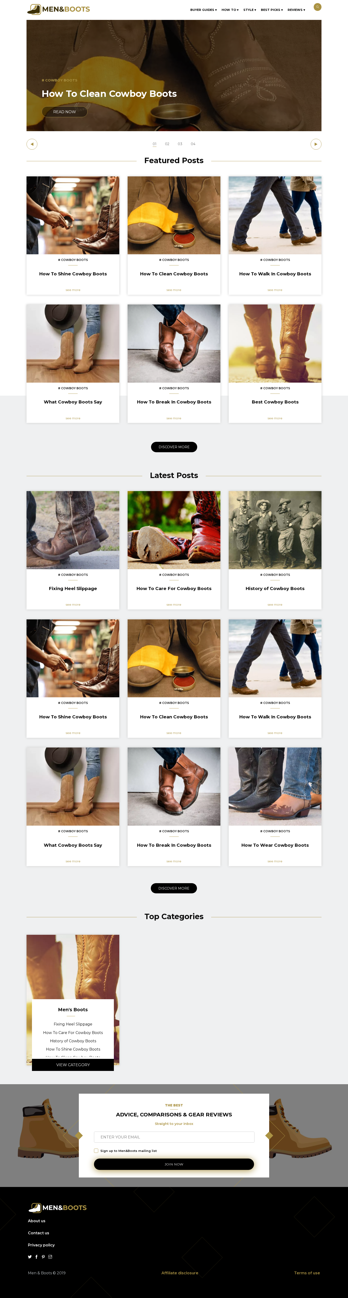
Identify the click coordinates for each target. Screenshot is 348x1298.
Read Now (64, 112)
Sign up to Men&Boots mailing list (128, 1151)
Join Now (174, 1164)
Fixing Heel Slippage (73, 1024)
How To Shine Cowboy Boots (73, 1049)
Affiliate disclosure (179, 1273)
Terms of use (307, 1273)
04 (193, 144)
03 (180, 144)
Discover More (174, 447)
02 (167, 144)
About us (36, 1221)
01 (154, 144)
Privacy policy (41, 1245)
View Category (73, 1065)
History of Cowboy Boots (73, 1041)
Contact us (38, 1233)
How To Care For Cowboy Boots (73, 1032)
